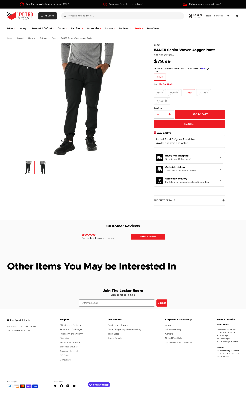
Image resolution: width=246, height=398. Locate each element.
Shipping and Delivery (70, 325)
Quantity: (158, 108)
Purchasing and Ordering (71, 334)
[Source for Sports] (195, 16)
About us (169, 325)
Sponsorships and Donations (178, 342)
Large (190, 94)
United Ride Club (173, 338)
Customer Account (69, 351)
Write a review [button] (148, 237)
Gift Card (64, 355)
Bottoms (43, 38)
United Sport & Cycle (27, 327)
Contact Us (65, 360)
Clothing (31, 38)
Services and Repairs (118, 325)
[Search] (65, 15)
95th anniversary (173, 329)
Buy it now (189, 124)
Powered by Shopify (22, 330)
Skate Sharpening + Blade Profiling (124, 329)
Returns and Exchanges (71, 329)
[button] (228, 16)
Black (161, 78)
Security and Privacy (70, 342)
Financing (64, 338)
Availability (164, 133)
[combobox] (122, 15)
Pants (54, 38)
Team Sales (113, 334)
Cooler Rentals (115, 338)
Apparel (20, 38)
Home (9, 38)
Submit (162, 303)
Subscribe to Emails (69, 347)
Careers (169, 334)
